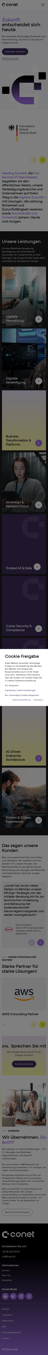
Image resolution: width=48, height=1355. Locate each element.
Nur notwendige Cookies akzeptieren (22, 695)
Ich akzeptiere (11, 685)
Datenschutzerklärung (21, 700)
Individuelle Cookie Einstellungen (20, 690)
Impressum (38, 700)
